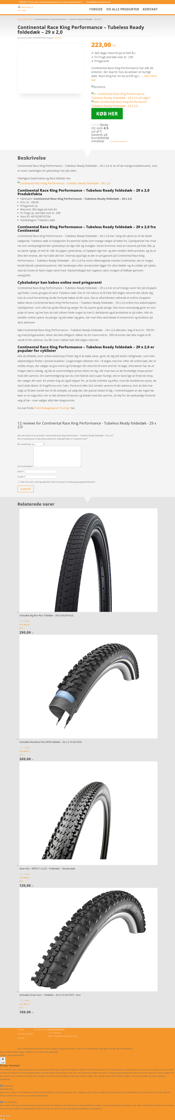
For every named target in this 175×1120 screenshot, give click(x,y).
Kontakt (150, 9)
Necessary (8, 1086)
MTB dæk (28, 19)
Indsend (26, 489)
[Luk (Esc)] (9, 1115)
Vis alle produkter (122, 9)
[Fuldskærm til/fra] (4, 1115)
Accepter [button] (99, 1052)
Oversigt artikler (41, 1029)
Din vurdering (24, 444)
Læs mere (66, 1052)
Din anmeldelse (25, 466)
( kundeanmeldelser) (118, 141)
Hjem (20, 19)
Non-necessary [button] (7, 1099)
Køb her (107, 113)
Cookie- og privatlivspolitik (29, 1042)
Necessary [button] (4, 1082)
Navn (21, 471)
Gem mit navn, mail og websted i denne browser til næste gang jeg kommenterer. (58, 482)
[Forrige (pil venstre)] (1, 1119)
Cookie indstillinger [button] (83, 1052)
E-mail (21, 476)
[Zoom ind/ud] (1, 1115)
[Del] (6, 1115)
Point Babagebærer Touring (51, 408)
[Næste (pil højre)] (4, 1119)
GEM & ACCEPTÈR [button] (8, 1112)
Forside (96, 9)
